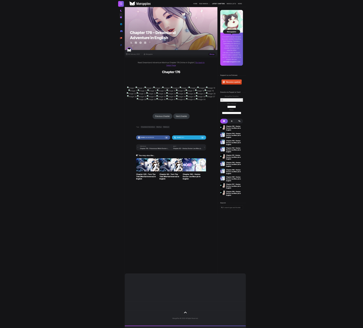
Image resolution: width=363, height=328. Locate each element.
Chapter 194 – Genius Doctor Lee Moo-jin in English (233, 135)
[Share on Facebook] (135, 42)
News (240, 3)
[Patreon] (121, 38)
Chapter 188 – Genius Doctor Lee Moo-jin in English (233, 178)
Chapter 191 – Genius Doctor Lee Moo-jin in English (233, 157)
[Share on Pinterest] (140, 42)
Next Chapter (181, 116)
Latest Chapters (218, 3)
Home (195, 3)
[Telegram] (121, 24)
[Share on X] (131, 42)
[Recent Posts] (224, 121)
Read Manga (203, 3)
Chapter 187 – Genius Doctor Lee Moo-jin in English (233, 186)
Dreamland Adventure (148, 127)
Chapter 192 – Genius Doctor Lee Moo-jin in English (233, 149)
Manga (212, 54)
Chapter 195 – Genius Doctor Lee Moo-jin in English (233, 128)
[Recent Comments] (239, 121)
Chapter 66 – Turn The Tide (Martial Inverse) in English (169, 176)
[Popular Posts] (231, 121)
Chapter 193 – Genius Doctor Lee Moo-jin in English (233, 142)
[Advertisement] (231, 241)
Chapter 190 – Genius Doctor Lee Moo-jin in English (192, 176)
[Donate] (121, 45)
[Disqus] (171, 208)
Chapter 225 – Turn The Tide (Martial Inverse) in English (146, 176)
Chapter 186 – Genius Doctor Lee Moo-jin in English (233, 193)
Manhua (159, 127)
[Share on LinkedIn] (145, 42)
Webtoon (166, 127)
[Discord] (121, 31)
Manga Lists (231, 3)
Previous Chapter (162, 116)
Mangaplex (149, 54)
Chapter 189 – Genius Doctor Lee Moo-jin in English (233, 171)
